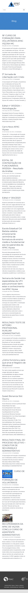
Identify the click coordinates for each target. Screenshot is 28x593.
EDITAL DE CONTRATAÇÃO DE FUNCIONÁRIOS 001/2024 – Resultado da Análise (12, 165)
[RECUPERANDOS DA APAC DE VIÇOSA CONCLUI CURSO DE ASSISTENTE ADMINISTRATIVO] (7, 518)
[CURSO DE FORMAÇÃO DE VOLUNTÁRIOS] (7, 474)
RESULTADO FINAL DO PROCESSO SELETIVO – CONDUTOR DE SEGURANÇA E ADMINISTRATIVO (14, 445)
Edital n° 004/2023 (11, 198)
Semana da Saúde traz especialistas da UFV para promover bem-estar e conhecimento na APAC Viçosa (13, 283)
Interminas (21, 587)
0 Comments (15, 45)
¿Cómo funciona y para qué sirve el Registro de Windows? (14, 363)
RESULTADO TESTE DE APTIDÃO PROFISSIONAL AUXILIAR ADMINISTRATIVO (13, 328)
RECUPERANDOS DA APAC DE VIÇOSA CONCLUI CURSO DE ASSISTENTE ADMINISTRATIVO (12, 529)
